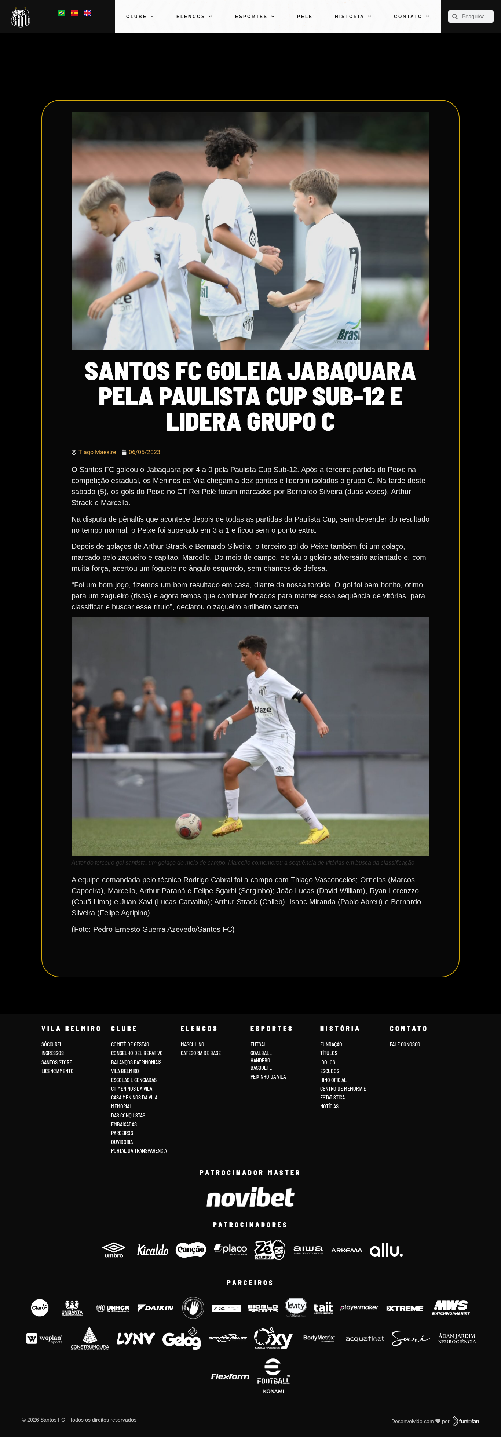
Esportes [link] (251, 16)
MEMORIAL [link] (121, 1106)
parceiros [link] (122, 1133)
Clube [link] (136, 16)
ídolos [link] (327, 1062)
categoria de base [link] (201, 1053)
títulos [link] (328, 1053)
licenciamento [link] (57, 1071)
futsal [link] (258, 1044)
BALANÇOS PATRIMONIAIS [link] (136, 1062)
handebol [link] (262, 1060)
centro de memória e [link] (343, 1089)
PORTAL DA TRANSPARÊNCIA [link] (139, 1151)
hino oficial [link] (333, 1080)
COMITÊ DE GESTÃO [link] (130, 1044)
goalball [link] (261, 1053)
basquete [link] (261, 1068)
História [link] (350, 16)
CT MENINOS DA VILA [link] (131, 1089)
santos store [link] (56, 1062)
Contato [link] (408, 16)
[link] (22, 17)
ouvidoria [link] (122, 1142)
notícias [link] (329, 1106)
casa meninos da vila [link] (134, 1097)
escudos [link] (329, 1071)
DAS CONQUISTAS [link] (128, 1115)
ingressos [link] (52, 1053)
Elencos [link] (190, 16)
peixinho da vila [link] (268, 1076)
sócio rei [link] (51, 1044)
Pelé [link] (305, 16)
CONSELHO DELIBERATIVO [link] (137, 1053)
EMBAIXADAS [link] (124, 1124)
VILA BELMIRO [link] (125, 1071)
